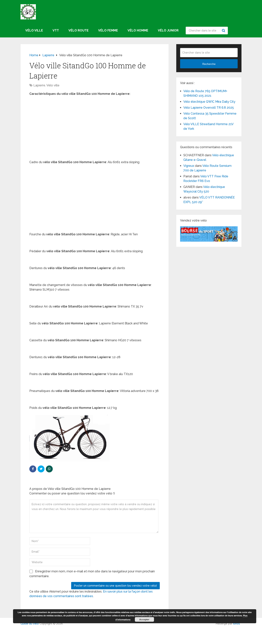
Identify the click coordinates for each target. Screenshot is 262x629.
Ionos (236, 623)
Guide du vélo (30, 623)
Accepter (144, 619)
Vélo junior (168, 30)
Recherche (224, 30)
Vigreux (188, 166)
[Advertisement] (94, 127)
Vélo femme (108, 30)
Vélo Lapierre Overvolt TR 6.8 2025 (208, 107)
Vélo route (78, 30)
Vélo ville (34, 30)
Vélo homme (138, 30)
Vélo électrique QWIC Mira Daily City (209, 101)
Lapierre (39, 85)
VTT (56, 30)
